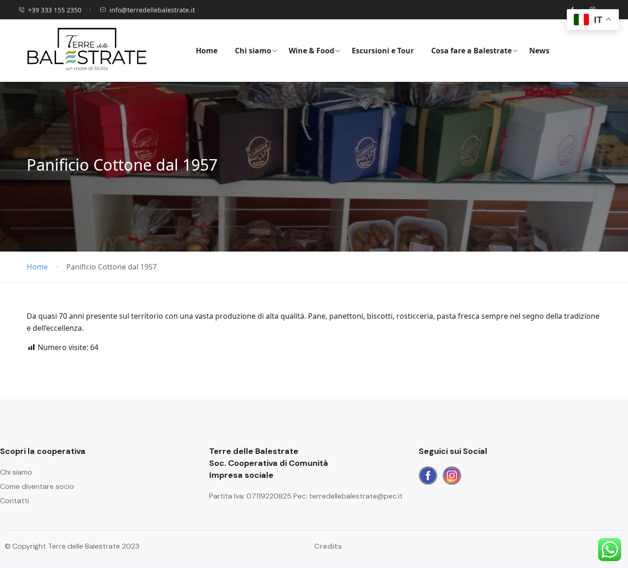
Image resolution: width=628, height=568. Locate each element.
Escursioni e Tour (383, 51)
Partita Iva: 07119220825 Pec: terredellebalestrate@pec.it (306, 496)
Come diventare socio (37, 486)
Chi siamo (253, 51)
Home (206, 51)
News (539, 51)
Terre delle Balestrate (268, 463)
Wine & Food (311, 51)
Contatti (14, 500)
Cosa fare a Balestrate (471, 51)
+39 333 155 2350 (54, 10)
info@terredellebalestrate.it (152, 10)
